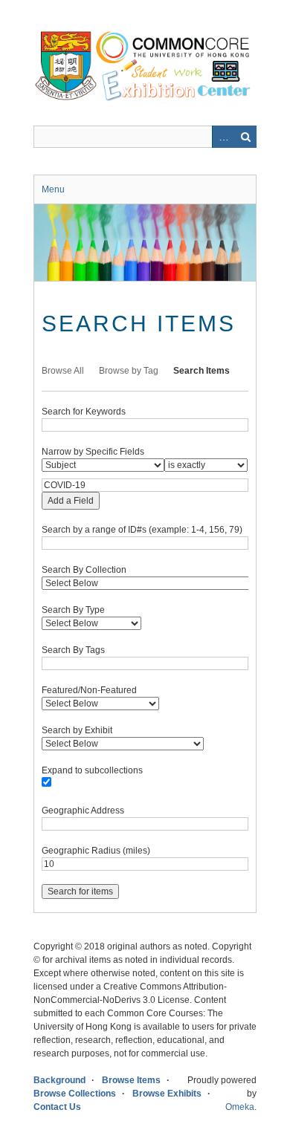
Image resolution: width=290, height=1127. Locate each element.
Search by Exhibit (77, 730)
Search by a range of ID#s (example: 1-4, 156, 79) (142, 529)
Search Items (201, 371)
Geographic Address (83, 810)
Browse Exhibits (167, 1093)
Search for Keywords (84, 411)
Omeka (239, 1107)
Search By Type (73, 610)
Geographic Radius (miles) (96, 850)
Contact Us (57, 1107)
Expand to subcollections (92, 770)
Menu (53, 189)
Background (59, 1080)
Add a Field (71, 501)
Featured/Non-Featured (89, 690)
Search (245, 137)
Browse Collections (74, 1093)
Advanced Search (223, 137)
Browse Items (131, 1080)
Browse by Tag (128, 371)
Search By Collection (84, 570)
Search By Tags (73, 650)
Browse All (63, 371)
